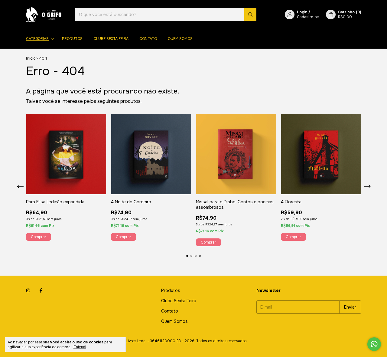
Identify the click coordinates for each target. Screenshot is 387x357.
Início (30, 58)
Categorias (37, 38)
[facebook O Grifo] (41, 290)
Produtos (72, 38)
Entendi (79, 347)
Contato (148, 38)
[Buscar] (250, 14)
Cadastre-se (308, 17)
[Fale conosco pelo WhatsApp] (374, 344)
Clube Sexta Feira (110, 38)
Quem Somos (180, 38)
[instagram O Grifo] (28, 290)
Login (302, 12)
